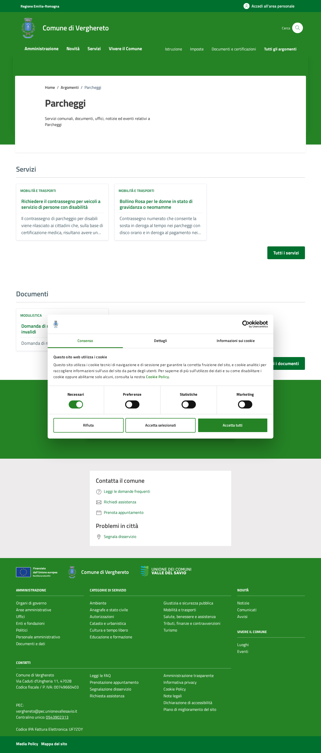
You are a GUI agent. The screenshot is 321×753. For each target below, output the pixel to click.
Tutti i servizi (286, 252)
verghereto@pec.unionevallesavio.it (46, 711)
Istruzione (173, 49)
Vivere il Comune (125, 48)
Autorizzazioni (102, 616)
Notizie (243, 603)
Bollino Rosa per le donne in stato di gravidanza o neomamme (156, 204)
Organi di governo (31, 603)
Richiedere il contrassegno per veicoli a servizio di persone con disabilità (61, 204)
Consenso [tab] (85, 341)
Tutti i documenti (282, 363)
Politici (22, 630)
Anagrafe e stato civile (109, 610)
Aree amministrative (33, 610)
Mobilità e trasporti (38, 190)
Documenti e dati (30, 644)
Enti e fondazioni (30, 623)
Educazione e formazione (111, 637)
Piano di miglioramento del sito (190, 709)
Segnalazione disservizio (110, 689)
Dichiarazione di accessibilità (188, 703)
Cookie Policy (157, 377)
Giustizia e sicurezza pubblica (188, 603)
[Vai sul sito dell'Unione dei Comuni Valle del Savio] (166, 571)
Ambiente (98, 603)
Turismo (170, 630)
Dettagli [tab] (160, 341)
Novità (72, 48)
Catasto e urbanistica (108, 623)
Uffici (20, 616)
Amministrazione (41, 48)
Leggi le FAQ (100, 675)
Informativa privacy (180, 682)
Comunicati (247, 610)
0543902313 (57, 717)
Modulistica (31, 315)
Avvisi (242, 616)
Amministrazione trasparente (189, 675)
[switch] (132, 404)
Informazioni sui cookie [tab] (236, 341)
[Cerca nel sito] (297, 28)
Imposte (197, 49)
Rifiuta (88, 425)
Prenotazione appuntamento (114, 682)
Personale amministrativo (38, 637)
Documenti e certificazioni (234, 49)
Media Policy (27, 744)
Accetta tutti (233, 425)
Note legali (173, 696)
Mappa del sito (54, 744)
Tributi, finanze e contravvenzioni (192, 623)
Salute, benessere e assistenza (190, 616)
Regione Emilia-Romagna (40, 6)
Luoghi (243, 645)
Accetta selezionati (160, 425)
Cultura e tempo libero (109, 630)
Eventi (242, 651)
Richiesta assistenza (107, 696)
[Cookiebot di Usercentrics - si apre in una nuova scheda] (246, 324)
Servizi (94, 48)
